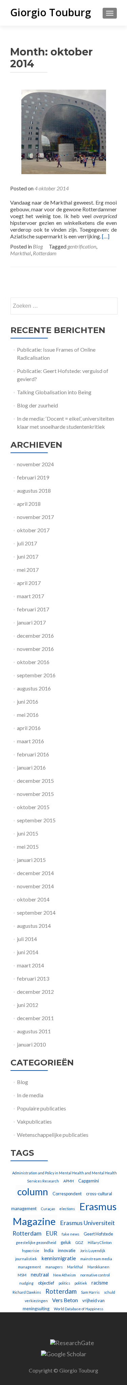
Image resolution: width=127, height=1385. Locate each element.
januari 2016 (31, 767)
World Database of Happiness (78, 1309)
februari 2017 (33, 609)
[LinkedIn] (43, 1342)
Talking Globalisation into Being (54, 392)
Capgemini (88, 1180)
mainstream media (96, 1259)
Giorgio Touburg (50, 12)
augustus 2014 (34, 925)
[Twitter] (35, 1342)
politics (64, 1283)
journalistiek (26, 1259)
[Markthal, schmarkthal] (63, 131)
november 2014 (35, 886)
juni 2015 (27, 833)
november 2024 (35, 464)
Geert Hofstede (98, 1234)
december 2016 (35, 635)
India (49, 1250)
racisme (99, 1283)
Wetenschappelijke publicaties (52, 1134)
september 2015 (36, 820)
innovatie (67, 1250)
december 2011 (35, 1018)
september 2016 (36, 675)
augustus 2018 (34, 490)
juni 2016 (27, 701)
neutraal (40, 1274)
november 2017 (35, 517)
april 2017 (29, 583)
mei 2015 (28, 846)
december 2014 (35, 873)
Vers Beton (65, 1300)
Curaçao (48, 1208)
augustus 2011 (34, 1031)
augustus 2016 (34, 688)
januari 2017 (31, 622)
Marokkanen (98, 1267)
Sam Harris (90, 1292)
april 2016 (29, 728)
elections (67, 1208)
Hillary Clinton (100, 1242)
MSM (22, 1275)
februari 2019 (33, 477)
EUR (51, 1233)
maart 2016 (30, 741)
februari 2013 (33, 978)
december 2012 (35, 991)
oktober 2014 (33, 899)
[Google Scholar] (63, 1353)
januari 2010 (31, 1044)
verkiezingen (36, 1300)
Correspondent (67, 1193)
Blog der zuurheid (37, 405)
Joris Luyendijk (92, 1250)
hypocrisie (30, 1250)
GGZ (79, 1242)
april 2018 (29, 503)
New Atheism (64, 1275)
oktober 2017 (33, 530)
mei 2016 (28, 714)
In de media (30, 1095)
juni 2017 (27, 556)
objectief (46, 1283)
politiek (81, 1283)
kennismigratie (58, 1258)
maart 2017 (30, 596)
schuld (109, 1292)
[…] (105, 236)
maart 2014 (30, 965)
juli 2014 (27, 939)
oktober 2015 (33, 807)
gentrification (81, 246)
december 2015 (35, 780)
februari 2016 (33, 754)
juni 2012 (27, 1005)
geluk (66, 1242)
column (32, 1191)
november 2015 (35, 794)
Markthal (20, 253)
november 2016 (35, 648)
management (29, 1267)
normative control (95, 1275)
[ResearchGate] (72, 1342)
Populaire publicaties (41, 1108)
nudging (26, 1283)
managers (54, 1267)
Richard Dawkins (27, 1292)
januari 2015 (31, 859)
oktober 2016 (33, 662)
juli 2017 (27, 543)
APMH (68, 1181)
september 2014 (36, 912)
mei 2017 (28, 569)
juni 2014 (27, 952)
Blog (38, 246)
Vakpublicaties (34, 1121)
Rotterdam (45, 253)
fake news (70, 1234)
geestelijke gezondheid (36, 1242)
